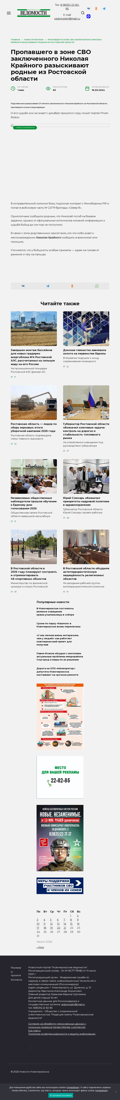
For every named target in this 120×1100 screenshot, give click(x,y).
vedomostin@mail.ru (67, 18)
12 (51, 923)
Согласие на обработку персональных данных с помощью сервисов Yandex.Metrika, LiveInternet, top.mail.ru (57, 1027)
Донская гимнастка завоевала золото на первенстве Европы (84, 352)
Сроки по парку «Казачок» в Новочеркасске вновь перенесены (58, 625)
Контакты (16, 979)
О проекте (16, 974)
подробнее (73, 1087)
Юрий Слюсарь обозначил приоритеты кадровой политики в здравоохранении (86, 501)
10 (38, 923)
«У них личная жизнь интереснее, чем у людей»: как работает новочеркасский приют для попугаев (58, 640)
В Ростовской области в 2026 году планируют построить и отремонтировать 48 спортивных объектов (34, 573)
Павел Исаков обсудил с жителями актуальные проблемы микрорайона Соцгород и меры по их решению (60, 656)
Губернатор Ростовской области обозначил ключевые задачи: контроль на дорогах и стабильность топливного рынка (86, 431)
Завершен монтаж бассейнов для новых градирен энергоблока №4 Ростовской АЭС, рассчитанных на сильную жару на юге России (33, 357)
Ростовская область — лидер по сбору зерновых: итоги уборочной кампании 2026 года (34, 428)
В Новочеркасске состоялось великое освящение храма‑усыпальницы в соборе (55, 611)
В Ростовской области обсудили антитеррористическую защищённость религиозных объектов (86, 573)
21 (65, 927)
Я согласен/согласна (61, 1095)
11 (44, 923)
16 (78, 923)
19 (51, 927)
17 (38, 927)
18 (45, 927)
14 (65, 923)
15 (71, 923)
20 (58, 927)
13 (58, 923)
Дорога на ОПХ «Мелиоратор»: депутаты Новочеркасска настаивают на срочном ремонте (57, 671)
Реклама (16, 967)
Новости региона (25, 127)
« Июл (40, 947)
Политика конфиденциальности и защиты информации (61, 1034)
